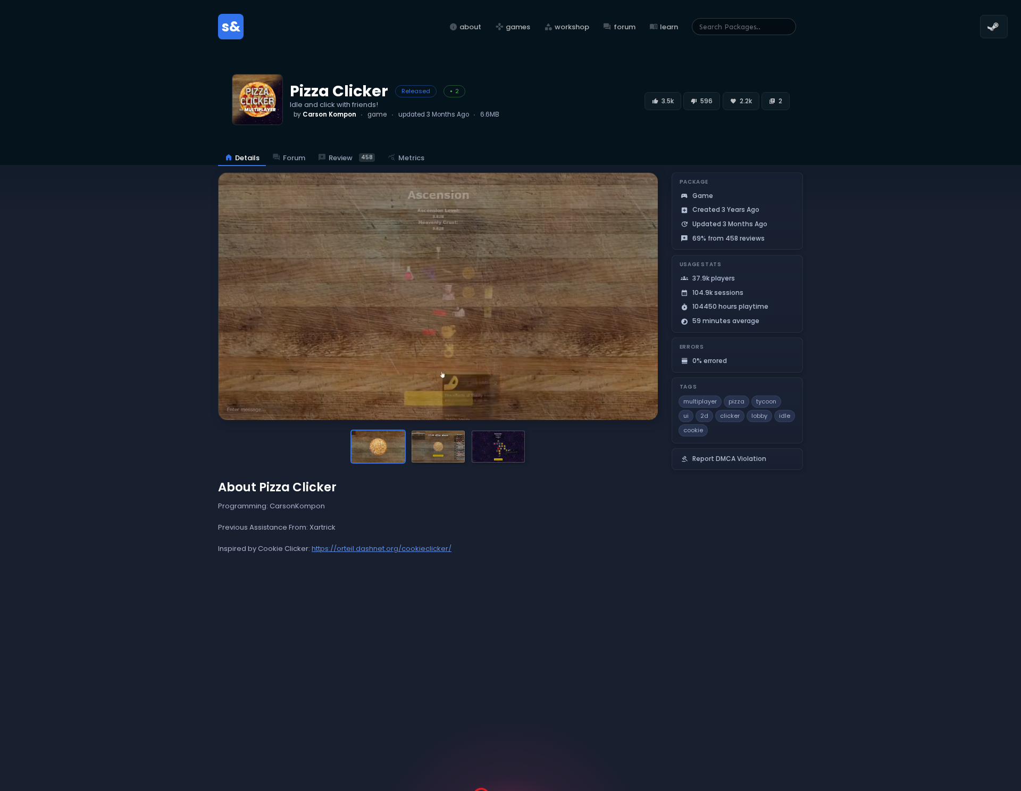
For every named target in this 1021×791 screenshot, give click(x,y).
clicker (730, 415)
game (377, 114)
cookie (693, 430)
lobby (759, 415)
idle (784, 415)
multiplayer (700, 401)
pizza (736, 401)
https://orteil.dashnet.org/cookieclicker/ (381, 548)
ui (686, 415)
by (325, 114)
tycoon (766, 401)
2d (704, 415)
